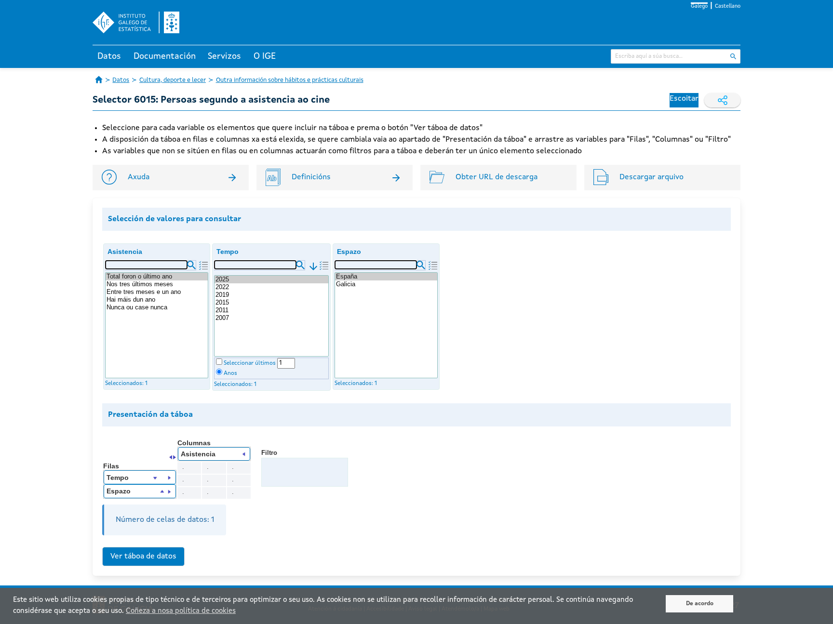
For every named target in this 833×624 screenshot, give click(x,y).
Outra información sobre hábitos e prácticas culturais (289, 80)
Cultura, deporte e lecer (172, 80)
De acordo (699, 604)
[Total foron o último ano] (157, 276)
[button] (191, 265)
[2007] (271, 318)
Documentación (165, 56)
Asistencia (124, 251)
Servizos (224, 56)
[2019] (271, 295)
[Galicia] (386, 284)
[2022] (271, 287)
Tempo (227, 251)
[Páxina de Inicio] (99, 79)
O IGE (265, 56)
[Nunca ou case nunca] (157, 307)
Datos (109, 56)
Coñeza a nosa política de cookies (181, 611)
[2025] (271, 279)
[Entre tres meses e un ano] (157, 292)
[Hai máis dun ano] (157, 300)
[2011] (271, 310)
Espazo (349, 251)
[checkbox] (219, 361)
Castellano (727, 6)
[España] (386, 276)
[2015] (271, 302)
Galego (699, 6)
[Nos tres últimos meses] (157, 284)
